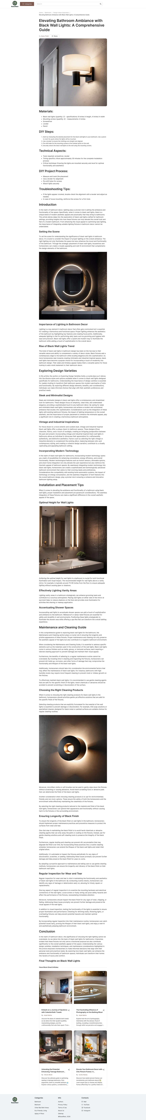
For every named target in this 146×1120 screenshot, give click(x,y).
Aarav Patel (45, 36)
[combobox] (68, 4)
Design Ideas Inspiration (61, 12)
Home (41, 12)
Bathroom (48, 12)
